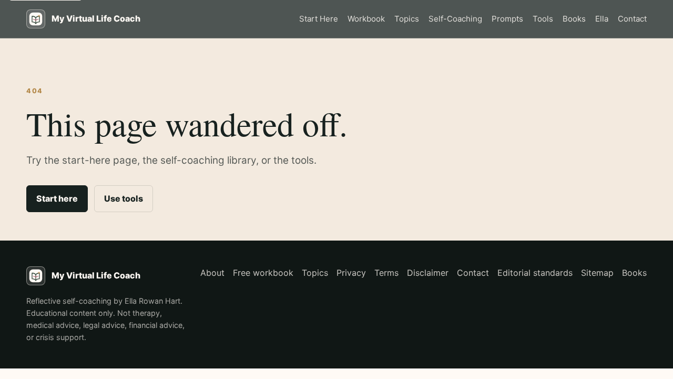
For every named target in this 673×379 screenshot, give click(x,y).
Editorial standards (535, 272)
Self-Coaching (455, 19)
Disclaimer (427, 272)
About (212, 272)
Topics (406, 19)
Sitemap (597, 272)
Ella (601, 19)
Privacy (351, 272)
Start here (57, 198)
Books (574, 19)
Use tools (123, 198)
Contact (632, 19)
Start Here (318, 19)
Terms (386, 272)
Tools (543, 19)
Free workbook (263, 272)
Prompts (507, 19)
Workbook (366, 19)
